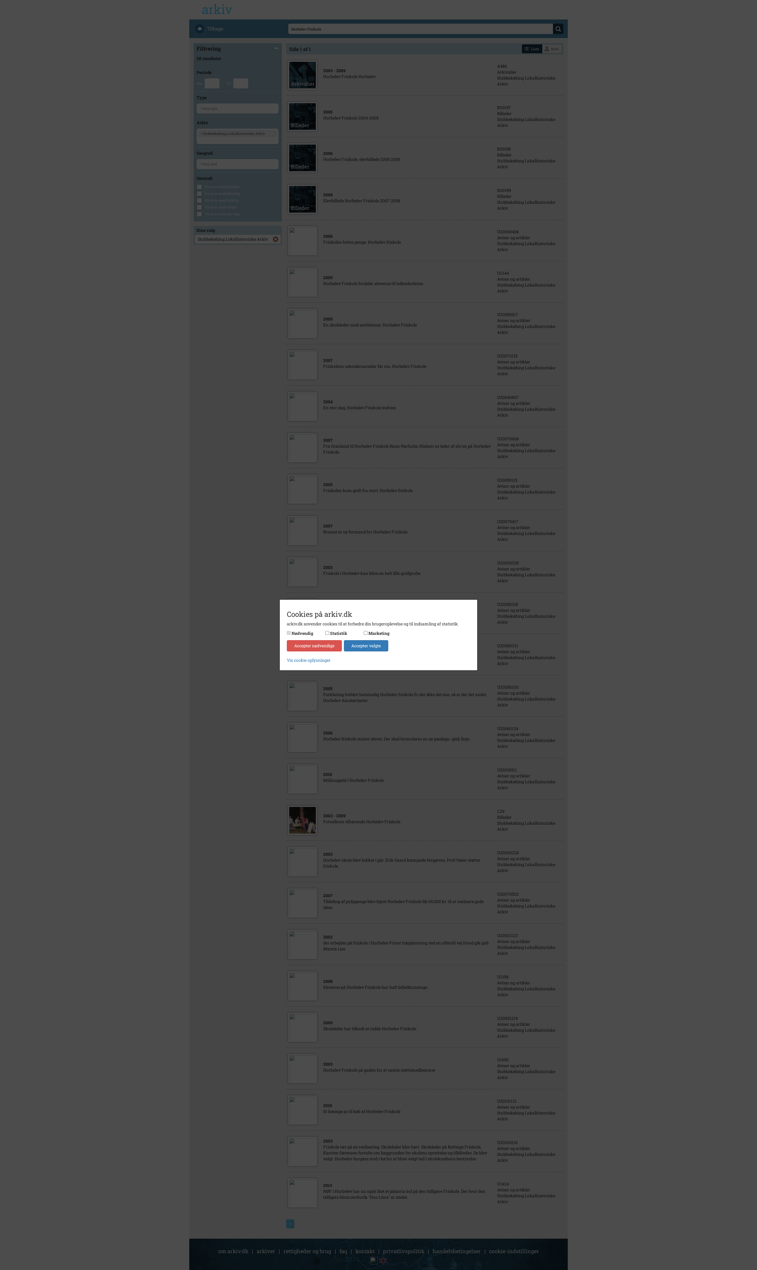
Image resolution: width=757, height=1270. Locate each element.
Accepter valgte (366, 645)
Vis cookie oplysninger (309, 660)
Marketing (378, 633)
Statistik (338, 633)
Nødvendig (302, 633)
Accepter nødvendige (314, 645)
